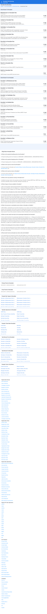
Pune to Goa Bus (4, 412)
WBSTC (2, 531)
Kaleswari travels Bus (5, 484)
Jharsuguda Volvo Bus (21, 370)
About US (3, 580)
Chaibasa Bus (3, 331)
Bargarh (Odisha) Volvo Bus (22, 368)
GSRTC (2, 519)
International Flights (4, 546)
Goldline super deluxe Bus (5, 494)
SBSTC (2, 515)
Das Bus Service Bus (5, 318)
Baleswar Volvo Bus (5, 375)
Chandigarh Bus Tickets (5, 453)
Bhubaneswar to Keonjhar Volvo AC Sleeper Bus (26, 304)
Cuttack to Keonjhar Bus (7, 20)
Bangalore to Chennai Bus (5, 395)
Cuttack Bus (3, 325)
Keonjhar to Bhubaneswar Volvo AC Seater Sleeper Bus (12, 298)
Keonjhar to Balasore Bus (7, 138)
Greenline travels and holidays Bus (7, 463)
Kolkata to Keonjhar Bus (7, 34)
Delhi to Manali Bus (4, 381)
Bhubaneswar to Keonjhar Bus (9, 12)
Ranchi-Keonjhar (8, 175)
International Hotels (4, 543)
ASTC (2, 517)
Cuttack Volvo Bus (4, 366)
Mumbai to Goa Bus (4, 389)
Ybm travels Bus (4, 492)
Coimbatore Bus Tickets (5, 434)
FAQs (2, 599)
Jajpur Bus (19, 329)
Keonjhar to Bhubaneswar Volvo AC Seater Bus (10, 302)
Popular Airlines (4, 570)
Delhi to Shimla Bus (4, 406)
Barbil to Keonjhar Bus (7, 70)
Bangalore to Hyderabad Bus (6, 399)
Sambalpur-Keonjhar (35, 173)
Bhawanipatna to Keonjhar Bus (23, 355)
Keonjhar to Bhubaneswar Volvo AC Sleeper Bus (10, 304)
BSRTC (2, 527)
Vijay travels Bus (4, 496)
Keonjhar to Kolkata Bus (7, 102)
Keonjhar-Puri (41, 167)
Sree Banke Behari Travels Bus (23, 320)
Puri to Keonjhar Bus (5, 361)
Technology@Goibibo (5, 597)
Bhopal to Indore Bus (4, 410)
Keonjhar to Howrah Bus (7, 124)
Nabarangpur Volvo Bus (21, 375)
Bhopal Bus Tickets (4, 457)
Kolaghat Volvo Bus (20, 372)
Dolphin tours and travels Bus (22, 318)
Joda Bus (19, 327)
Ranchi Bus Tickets (4, 459)
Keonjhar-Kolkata (18, 167)
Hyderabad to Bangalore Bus (6, 397)
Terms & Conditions (4, 582)
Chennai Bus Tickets (4, 428)
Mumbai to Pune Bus (4, 414)
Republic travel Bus (4, 475)
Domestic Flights (4, 545)
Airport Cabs (3, 564)
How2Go (2, 607)
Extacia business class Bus (5, 490)
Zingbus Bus (3, 476)
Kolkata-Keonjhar (17, 173)
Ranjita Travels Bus (20, 316)
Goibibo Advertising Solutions (6, 576)
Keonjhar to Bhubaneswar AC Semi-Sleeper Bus (10, 306)
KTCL (2, 533)
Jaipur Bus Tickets (4, 455)
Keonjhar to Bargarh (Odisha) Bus (23, 347)
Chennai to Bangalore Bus (5, 402)
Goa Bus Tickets (4, 422)
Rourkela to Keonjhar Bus (7, 41)
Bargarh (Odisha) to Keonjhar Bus (23, 361)
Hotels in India (3, 566)
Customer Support (4, 587)
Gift (2, 605)
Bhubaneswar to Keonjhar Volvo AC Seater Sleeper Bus (27, 298)
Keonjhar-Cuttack (35, 167)
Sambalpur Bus (4, 329)
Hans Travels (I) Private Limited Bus (8, 314)
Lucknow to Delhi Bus (5, 416)
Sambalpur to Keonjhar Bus (8, 27)
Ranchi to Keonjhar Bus (7, 63)
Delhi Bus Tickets (4, 430)
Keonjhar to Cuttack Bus (7, 88)
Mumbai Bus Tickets (4, 436)
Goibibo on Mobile (4, 593)
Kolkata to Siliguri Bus (5, 408)
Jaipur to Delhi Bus (4, 383)
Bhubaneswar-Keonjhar (25, 173)
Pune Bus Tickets (4, 443)
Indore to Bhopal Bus (4, 404)
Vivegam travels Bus (4, 469)
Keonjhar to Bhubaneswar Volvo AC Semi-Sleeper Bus (11, 300)
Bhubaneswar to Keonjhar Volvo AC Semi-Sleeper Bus (27, 300)
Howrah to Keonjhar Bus (7, 56)
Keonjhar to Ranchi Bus (7, 109)
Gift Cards (3, 603)
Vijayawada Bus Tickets (5, 445)
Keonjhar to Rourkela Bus (7, 116)
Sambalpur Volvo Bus (5, 372)
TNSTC (2, 506)
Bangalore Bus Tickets (5, 424)
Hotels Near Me (4, 568)
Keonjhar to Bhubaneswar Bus (9, 81)
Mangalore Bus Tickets (5, 447)
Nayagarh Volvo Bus (5, 370)
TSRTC (2, 510)
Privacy (2, 585)
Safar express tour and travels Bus (7, 500)
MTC (2, 537)
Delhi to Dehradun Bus (5, 391)
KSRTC (2, 523)
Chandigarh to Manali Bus (5, 418)
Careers (2, 589)
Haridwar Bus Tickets (5, 451)
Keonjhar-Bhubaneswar (26, 167)
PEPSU (2, 529)
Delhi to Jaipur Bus (4, 401)
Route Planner (3, 554)
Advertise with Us (4, 601)
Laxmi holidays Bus (4, 498)
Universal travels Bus (5, 471)
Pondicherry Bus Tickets (5, 441)
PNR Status (3, 562)
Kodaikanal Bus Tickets (5, 449)
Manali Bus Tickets (4, 438)
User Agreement (4, 583)
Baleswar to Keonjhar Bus (7, 48)
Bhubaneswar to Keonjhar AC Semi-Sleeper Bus (26, 306)
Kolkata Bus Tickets (4, 439)
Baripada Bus (19, 331)
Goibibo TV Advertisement (5, 595)
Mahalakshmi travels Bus (5, 486)
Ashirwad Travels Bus (5, 316)
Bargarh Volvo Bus (20, 366)
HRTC (2, 513)
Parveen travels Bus (4, 467)
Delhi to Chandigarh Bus (5, 393)
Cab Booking (3, 550)
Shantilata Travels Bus (5, 320)
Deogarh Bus (3, 327)
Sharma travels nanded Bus (6, 480)
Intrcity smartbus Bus (4, 488)
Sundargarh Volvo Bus (5, 368)
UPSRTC (2, 508)
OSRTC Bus (3, 311)
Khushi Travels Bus (20, 314)
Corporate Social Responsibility (6, 591)
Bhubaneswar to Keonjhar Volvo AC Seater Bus (26, 302)
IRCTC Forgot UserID (5, 572)
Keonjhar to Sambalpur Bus (8, 95)
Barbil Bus (19, 325)
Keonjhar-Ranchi (4, 168)
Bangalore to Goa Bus (5, 387)
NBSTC (2, 535)
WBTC (2, 525)
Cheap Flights (3, 558)
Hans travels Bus (4, 465)
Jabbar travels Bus (4, 478)
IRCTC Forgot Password (5, 574)
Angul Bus (19, 334)
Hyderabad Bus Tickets (5, 426)
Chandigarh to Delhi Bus (5, 385)
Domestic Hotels (4, 541)
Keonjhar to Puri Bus (21, 341)
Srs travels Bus (3, 482)
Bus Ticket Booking (4, 548)
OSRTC (2, 512)
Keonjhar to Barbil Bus (7, 131)
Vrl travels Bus (3, 473)
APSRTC (2, 504)
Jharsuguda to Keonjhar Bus (6, 359)
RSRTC (2, 521)
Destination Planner (4, 556)
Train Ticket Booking (4, 552)
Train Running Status (4, 560)
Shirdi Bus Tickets (4, 432)
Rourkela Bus (3, 334)
